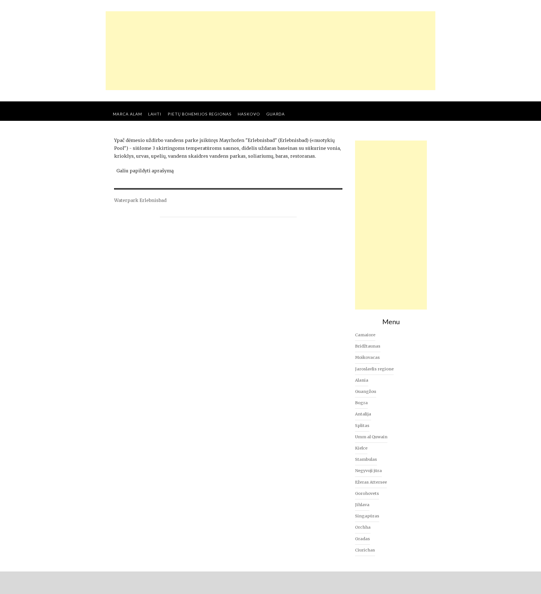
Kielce (361, 448)
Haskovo (249, 114)
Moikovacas (367, 357)
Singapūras (367, 516)
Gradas (362, 538)
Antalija (363, 414)
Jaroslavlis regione (374, 368)
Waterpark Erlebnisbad (140, 200)
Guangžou (365, 391)
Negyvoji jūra (368, 470)
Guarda (275, 114)
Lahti (154, 114)
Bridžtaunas (367, 346)
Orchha (363, 527)
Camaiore (365, 334)
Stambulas (366, 459)
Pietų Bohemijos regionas (200, 114)
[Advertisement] (270, 50)
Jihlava (362, 504)
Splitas (362, 425)
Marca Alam (127, 114)
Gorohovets (367, 493)
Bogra (361, 402)
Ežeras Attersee (371, 482)
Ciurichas (365, 550)
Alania (361, 380)
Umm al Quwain (371, 436)
